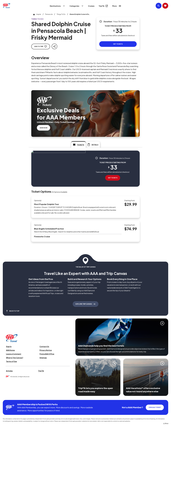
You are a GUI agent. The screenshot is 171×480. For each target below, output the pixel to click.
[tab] (78, 144)
